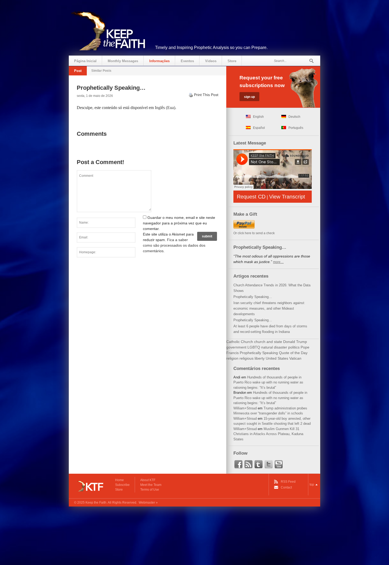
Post (78, 71)
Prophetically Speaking (259, 353)
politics (294, 347)
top (312, 484)
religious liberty (252, 358)
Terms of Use (149, 489)
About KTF (147, 480)
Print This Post (206, 95)
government (236, 347)
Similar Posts (101, 71)
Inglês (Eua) (165, 107)
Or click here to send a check (254, 233)
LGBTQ (253, 347)
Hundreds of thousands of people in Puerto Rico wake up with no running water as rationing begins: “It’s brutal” (268, 382)
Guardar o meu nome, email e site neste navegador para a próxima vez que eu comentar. (179, 223)
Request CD (251, 197)
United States (277, 358)
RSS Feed (288, 481)
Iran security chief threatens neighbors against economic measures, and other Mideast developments (268, 308)
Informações (159, 61)
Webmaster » (148, 502)
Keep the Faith (95, 502)
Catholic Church (239, 342)
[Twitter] (268, 464)
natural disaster (274, 347)
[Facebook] (238, 464)
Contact (286, 487)
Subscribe (122, 485)
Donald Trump (295, 342)
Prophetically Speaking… (252, 297)
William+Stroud (245, 408)
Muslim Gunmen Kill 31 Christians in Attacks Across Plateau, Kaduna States (268, 434)
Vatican (295, 358)
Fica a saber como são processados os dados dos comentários (174, 245)
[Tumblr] (258, 464)
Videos (210, 61)
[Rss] (248, 464)
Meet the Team (150, 485)
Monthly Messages (123, 61)
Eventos (187, 61)
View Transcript (287, 197)
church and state (268, 342)
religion (232, 358)
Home (119, 480)
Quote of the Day (293, 353)
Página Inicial (85, 61)
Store (232, 61)
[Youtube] (278, 464)
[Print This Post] (191, 95)
